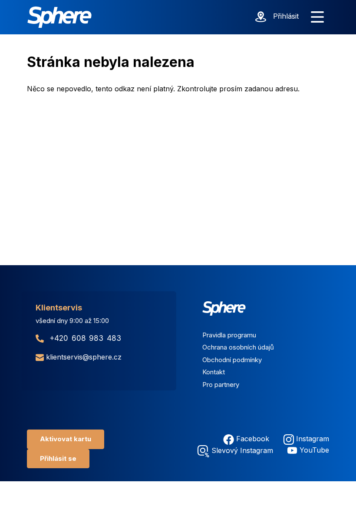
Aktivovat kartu (65, 439)
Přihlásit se (58, 458)
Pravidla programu (229, 335)
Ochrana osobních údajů (238, 347)
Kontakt (213, 372)
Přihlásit (286, 16)
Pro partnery (220, 384)
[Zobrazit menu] (317, 17)
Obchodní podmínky (232, 360)
